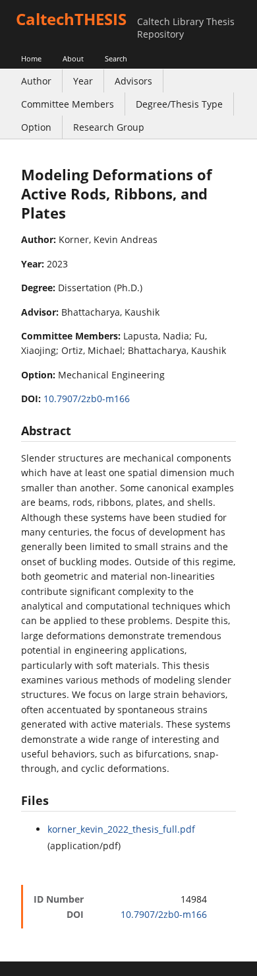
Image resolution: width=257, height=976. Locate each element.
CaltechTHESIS (71, 19)
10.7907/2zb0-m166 (86, 398)
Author (36, 81)
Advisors (133, 81)
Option (36, 127)
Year (83, 81)
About (73, 58)
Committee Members (67, 104)
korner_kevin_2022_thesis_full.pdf (121, 829)
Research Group (108, 127)
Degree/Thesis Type (179, 104)
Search (116, 58)
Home (31, 58)
